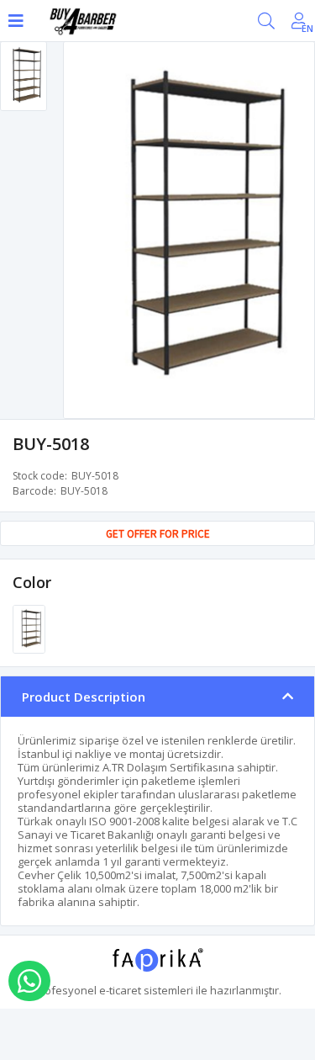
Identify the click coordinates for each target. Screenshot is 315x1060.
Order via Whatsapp (29, 981)
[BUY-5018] (29, 628)
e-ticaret (120, 990)
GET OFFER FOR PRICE (158, 534)
